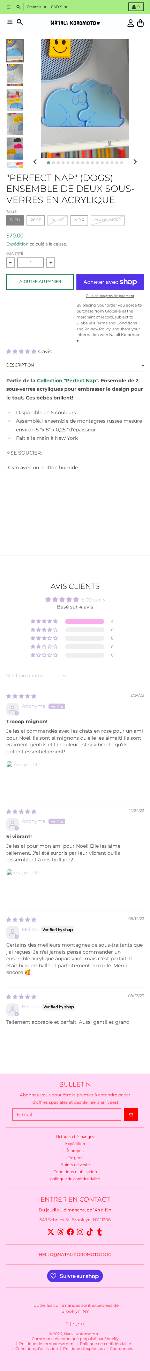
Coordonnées (122, 1348)
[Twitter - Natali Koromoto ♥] (50, 1232)
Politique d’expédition (84, 1348)
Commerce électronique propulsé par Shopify (75, 1339)
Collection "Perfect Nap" (67, 380)
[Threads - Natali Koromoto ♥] (60, 1232)
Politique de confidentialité (105, 1344)
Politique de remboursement (47, 1344)
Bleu (15, 220)
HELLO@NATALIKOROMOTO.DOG (75, 1254)
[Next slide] (134, 162)
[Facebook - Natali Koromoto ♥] (70, 1232)
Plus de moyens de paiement (110, 296)
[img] (21, 696)
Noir (79, 220)
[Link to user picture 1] (23, 778)
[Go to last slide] (35, 162)
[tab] (48, 162)
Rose (35, 220)
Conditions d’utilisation (36, 1348)
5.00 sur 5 (93, 600)
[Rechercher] (19, 22)
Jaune (57, 220)
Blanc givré (107, 220)
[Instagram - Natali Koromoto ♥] (80, 1232)
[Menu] (10, 22)
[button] (22, 351)
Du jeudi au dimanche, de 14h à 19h (75, 1209)
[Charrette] (140, 23)
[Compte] (130, 23)
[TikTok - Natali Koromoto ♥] (89, 1232)
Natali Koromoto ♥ (81, 1334)
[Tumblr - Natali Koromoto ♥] (99, 1232)
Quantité (14, 253)
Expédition (17, 244)
